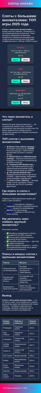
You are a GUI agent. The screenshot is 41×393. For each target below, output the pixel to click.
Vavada (9, 204)
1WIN (20, 69)
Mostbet (10, 212)
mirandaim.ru (33, 388)
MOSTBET (20, 90)
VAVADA (20, 48)
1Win (9, 208)
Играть (15, 60)
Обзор (25, 60)
